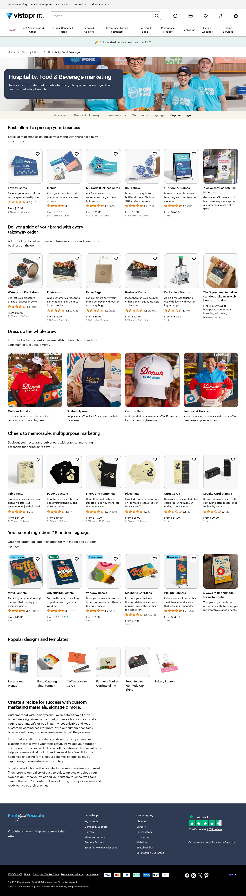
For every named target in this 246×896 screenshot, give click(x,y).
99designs (80, 4)
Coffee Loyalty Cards (77, 683)
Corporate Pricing (16, 4)
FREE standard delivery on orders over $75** (125, 42)
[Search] (156, 15)
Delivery (89, 831)
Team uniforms (115, 115)
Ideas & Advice (100, 4)
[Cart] (236, 16)
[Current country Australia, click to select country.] (233, 875)
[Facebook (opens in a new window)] (187, 876)
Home (11, 52)
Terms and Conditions (72, 874)
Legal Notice (92, 874)
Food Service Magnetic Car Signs (135, 685)
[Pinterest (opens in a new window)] (206, 876)
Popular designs (181, 115)
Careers (141, 826)
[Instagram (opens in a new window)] (193, 876)
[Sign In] (220, 16)
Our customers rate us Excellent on (211, 842)
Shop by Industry (31, 52)
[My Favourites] (205, 16)
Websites (142, 842)
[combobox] (103, 16)
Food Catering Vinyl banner (47, 683)
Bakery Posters (165, 681)
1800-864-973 (15, 874)
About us (142, 821)
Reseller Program (41, 4)
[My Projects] (190, 16)
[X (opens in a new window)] (200, 876)
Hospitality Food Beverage (64, 52)
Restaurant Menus (15, 683)
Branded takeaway (87, 115)
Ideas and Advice (95, 837)
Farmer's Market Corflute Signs (107, 683)
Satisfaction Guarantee (150, 852)
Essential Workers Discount (101, 847)
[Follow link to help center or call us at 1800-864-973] (175, 16)
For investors (144, 831)
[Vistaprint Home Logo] (25, 16)
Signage (159, 115)
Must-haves (140, 115)
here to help (32, 831)
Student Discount (95, 842)
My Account (92, 821)
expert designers (19, 761)
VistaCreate (63, 4)
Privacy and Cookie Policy (46, 874)
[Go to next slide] (241, 42)
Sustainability (145, 847)
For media (143, 837)
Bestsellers (61, 115)
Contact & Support (96, 826)
